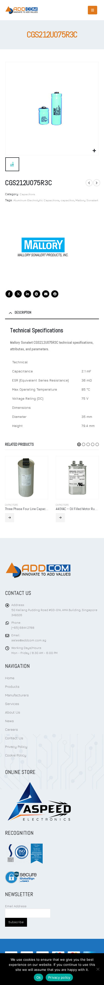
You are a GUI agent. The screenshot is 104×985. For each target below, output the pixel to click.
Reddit (55, 294)
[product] (26, 477)
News (9, 721)
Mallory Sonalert (86, 200)
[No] (97, 969)
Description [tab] (23, 312)
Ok (38, 977)
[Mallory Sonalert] (43, 247)
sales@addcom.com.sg (28, 640)
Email (46, 294)
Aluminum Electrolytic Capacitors (36, 200)
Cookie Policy (15, 755)
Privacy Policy (16, 746)
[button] (79, 444)
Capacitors (27, 194)
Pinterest (37, 294)
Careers (11, 729)
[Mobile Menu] (92, 10)
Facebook (9, 294)
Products (12, 686)
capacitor (67, 200)
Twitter (18, 294)
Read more (9, 517)
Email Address (16, 906)
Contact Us (14, 738)
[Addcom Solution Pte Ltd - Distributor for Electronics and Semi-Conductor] (21, 10)
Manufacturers (17, 695)
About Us (12, 712)
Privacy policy (59, 977)
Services (12, 703)
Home (9, 678)
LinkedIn (27, 294)
